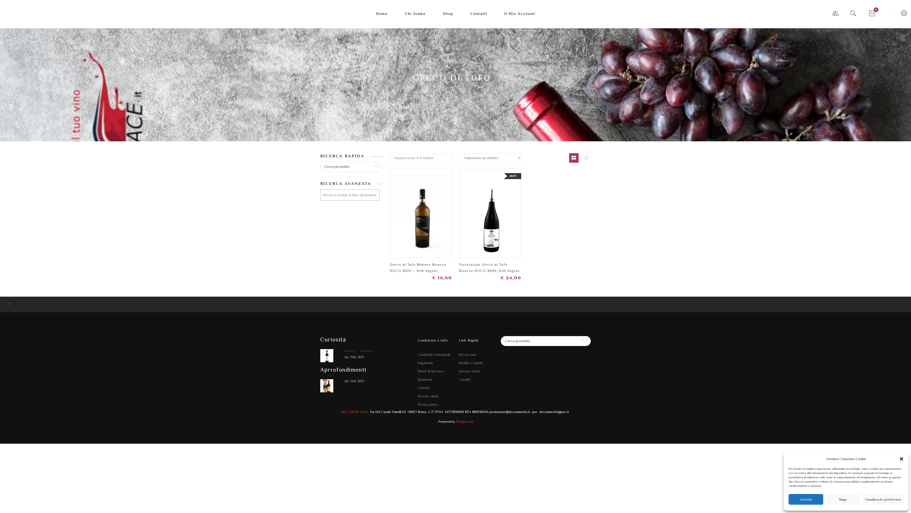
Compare (429, 209)
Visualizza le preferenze (883, 499)
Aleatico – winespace (359, 351)
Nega (843, 499)
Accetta (806, 499)
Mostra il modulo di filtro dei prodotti (350, 195)
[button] (901, 458)
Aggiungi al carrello (446, 211)
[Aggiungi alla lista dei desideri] (413, 211)
